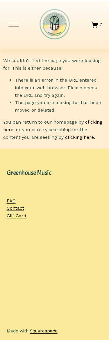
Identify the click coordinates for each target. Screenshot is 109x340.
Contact (15, 208)
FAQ (11, 201)
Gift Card (16, 215)
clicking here (79, 137)
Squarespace (44, 331)
